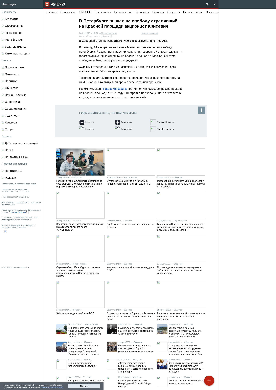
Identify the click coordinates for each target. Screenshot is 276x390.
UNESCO (85, 12)
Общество (173, 12)
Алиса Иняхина (149, 33)
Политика (158, 12)
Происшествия (123, 12)
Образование (68, 12)
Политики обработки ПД (52, 387)
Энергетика (213, 12)
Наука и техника (192, 12)
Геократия (51, 12)
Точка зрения (103, 12)
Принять (84, 386)
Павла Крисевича (115, 88)
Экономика (142, 12)
